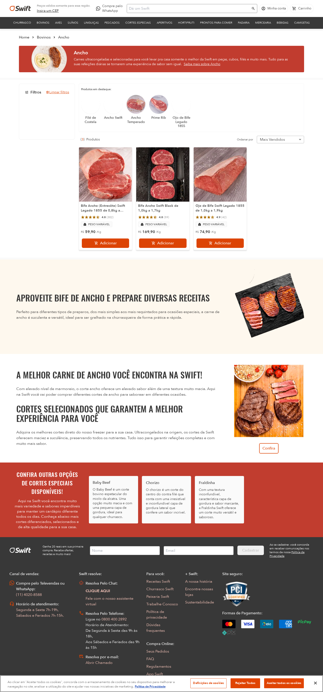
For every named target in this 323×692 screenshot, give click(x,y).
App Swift (154, 674)
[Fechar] (315, 683)
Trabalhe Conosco (162, 604)
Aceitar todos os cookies (284, 683)
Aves (58, 23)
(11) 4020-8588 (29, 594)
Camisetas (302, 23)
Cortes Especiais (138, 23)
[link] (48, 10)
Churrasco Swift (160, 589)
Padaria (243, 23)
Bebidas (282, 23)
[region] (161, 683)
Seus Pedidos (157, 651)
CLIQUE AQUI (98, 591)
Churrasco (22, 23)
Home (24, 37)
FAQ (150, 659)
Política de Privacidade (150, 687)
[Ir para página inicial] (20, 8)
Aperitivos (164, 23)
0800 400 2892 (114, 619)
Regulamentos (158, 666)
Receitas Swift (158, 581)
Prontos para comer (216, 23)
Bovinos (43, 23)
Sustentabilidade (199, 602)
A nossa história (198, 581)
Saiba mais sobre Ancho (202, 64)
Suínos (73, 23)
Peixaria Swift (157, 596)
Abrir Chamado (99, 662)
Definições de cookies (208, 683)
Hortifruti (186, 23)
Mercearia (263, 23)
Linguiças (91, 23)
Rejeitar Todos (245, 683)
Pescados (112, 23)
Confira (268, 448)
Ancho (63, 37)
